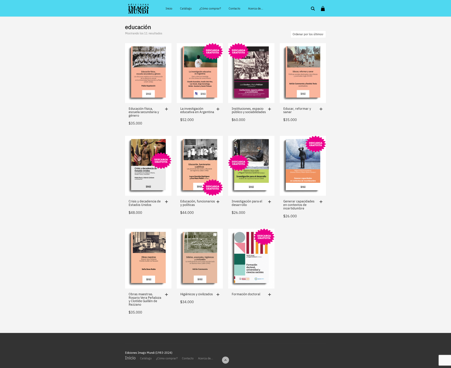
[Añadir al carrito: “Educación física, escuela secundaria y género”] (167, 109)
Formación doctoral (246, 294)
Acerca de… (255, 8)
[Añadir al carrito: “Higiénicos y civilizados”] (219, 294)
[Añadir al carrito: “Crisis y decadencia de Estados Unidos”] (167, 201)
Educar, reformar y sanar (297, 110)
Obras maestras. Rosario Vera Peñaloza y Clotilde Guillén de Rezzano (145, 299)
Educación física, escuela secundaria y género (144, 112)
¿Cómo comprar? (210, 8)
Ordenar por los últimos (308, 34)
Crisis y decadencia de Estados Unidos (145, 203)
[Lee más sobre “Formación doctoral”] (270, 294)
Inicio (169, 8)
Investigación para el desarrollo (247, 203)
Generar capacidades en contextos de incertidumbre (298, 204)
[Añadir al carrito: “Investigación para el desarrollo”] (270, 201)
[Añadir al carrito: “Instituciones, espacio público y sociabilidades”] (270, 109)
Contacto (234, 8)
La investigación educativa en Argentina (197, 110)
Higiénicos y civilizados (196, 294)
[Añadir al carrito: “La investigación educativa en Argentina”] (219, 109)
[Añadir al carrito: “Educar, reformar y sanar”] (322, 109)
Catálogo (186, 8)
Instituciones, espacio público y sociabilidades (249, 110)
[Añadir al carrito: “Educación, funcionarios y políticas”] (219, 201)
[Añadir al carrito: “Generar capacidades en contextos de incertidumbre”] (322, 201)
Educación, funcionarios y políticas (197, 203)
